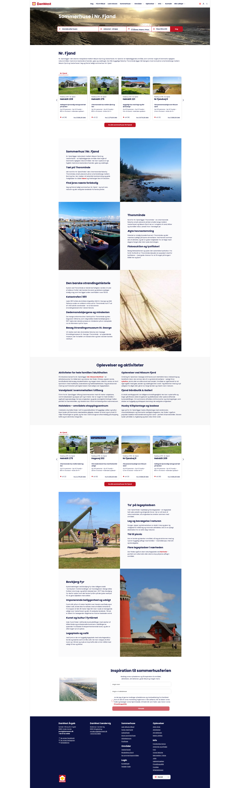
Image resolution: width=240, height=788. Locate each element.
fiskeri (84, 178)
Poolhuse (124, 741)
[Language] (200, 4)
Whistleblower (158, 770)
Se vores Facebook (67, 738)
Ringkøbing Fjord (127, 753)
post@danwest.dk (66, 731)
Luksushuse (125, 733)
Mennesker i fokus (159, 755)
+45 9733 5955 (95, 734)
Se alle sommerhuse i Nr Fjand (120, 125)
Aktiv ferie (156, 727)
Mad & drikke (157, 736)
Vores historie (158, 753)
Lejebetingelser (158, 761)
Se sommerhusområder (130, 755)
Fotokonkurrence (159, 744)
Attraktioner (157, 733)
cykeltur (124, 381)
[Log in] (203, 4)
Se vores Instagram (67, 740)
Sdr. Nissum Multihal (95, 377)
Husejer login (126, 766)
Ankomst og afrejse (160, 747)
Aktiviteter (157, 730)
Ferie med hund (127, 730)
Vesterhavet (126, 750)
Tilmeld (141, 708)
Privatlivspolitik (120, 704)
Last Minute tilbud (127, 727)
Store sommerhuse (128, 736)
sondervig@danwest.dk (98, 731)
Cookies (156, 767)
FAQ (154, 750)
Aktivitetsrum (126, 738)
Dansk (160, 777)
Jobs (154, 758)
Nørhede (163, 552)
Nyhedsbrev (64, 743)
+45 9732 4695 (64, 734)
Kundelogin (125, 764)
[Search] (206, 4)
